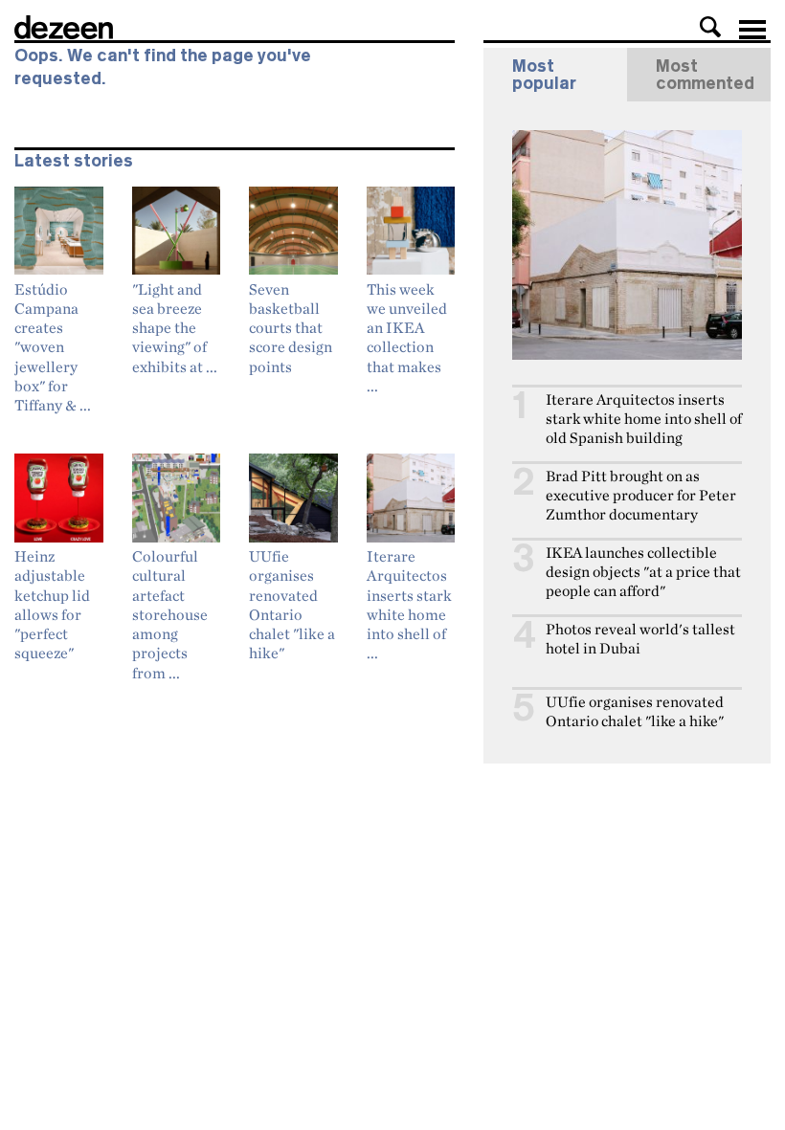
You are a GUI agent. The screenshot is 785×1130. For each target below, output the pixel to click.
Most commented (705, 74)
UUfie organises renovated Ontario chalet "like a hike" (635, 711)
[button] (710, 26)
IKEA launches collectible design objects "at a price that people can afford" (643, 571)
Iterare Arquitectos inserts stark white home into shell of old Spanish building (644, 418)
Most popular (544, 74)
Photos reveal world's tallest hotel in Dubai (640, 638)
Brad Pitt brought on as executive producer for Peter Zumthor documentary (641, 495)
